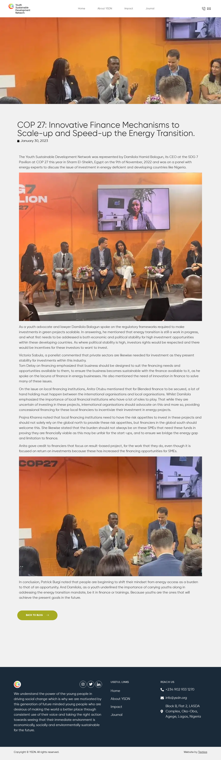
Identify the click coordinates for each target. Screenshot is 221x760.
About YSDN (105, 8)
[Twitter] (90, 684)
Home (81, 8)
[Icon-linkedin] (98, 684)
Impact (128, 8)
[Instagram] (83, 684)
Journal (150, 8)
